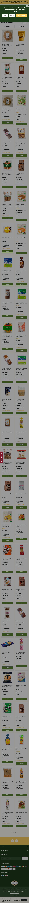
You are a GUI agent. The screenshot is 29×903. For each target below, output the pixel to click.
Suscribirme (21, 15)
